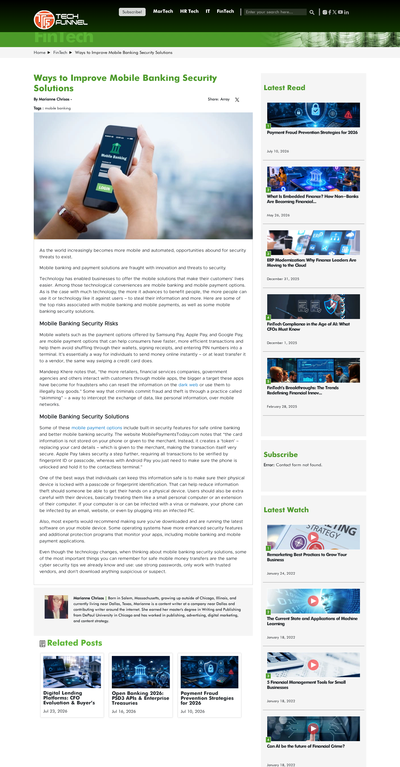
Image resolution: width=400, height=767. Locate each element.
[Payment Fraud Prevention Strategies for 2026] (210, 672)
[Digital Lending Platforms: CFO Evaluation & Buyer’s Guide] (72, 672)
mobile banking (58, 108)
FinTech (225, 11)
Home (39, 52)
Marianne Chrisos (89, 598)
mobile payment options (97, 428)
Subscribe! (132, 11)
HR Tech (189, 11)
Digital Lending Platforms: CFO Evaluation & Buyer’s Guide (69, 700)
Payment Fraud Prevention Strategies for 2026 (207, 698)
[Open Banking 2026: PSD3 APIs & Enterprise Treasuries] (141, 672)
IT (208, 11)
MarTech (163, 11)
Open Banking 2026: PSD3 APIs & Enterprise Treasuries (140, 698)
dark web (188, 385)
